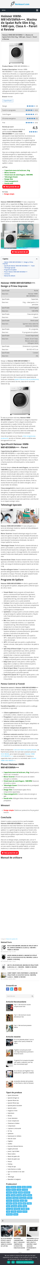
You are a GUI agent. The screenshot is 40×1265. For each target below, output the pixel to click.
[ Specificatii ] (7, 101)
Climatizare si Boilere (13, 1123)
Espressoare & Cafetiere (14, 1136)
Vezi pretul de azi (12, 187)
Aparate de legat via (13, 1098)
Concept (25, 1190)
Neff (24, 1203)
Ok (8, 1262)
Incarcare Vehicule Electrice (15, 1146)
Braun (13, 1190)
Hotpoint (15, 1198)
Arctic (19, 1187)
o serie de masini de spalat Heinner (25, 750)
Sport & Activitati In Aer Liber (16, 1171)
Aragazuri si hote (12, 1110)
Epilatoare (10, 1133)
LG (26, 1200)
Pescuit (10, 1161)
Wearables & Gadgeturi (14, 1179)
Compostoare (11, 1126)
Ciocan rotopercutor (13, 1121)
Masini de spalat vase (14, 1159)
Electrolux (27, 1192)
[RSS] (19, 989)
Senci (19, 1206)
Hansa (29, 1195)
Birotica (10, 1115)
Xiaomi (16, 1214)
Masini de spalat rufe (11, 939)
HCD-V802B (5, 754)
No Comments (4, 951)
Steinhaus (17, 1209)
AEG (8, 1187)
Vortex (25, 1211)
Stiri (9, 1174)
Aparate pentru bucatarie (15, 1105)
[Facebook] (7, 989)
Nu (13, 1262)
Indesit (30, 1198)
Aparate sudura (12, 1108)
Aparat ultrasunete (13, 1095)
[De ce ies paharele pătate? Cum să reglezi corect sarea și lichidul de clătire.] (7, 1231)
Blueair (29, 1187)
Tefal (22, 1209)
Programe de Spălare (10, 269)
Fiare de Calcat (12, 1138)
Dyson (15, 1192)
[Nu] (38, 1259)
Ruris (8, 1206)
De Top (10, 1131)
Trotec (19, 1211)
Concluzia (7, 274)
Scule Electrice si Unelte (14, 1169)
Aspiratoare (11, 1113)
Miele (19, 1203)
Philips (29, 1203)
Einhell (20, 1192)
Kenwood (16, 1200)
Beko (23, 1187)
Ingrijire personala (13, 1149)
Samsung (14, 1206)
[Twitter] (11, 989)
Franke (13, 1195)
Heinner (9, 1198)
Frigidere (10, 1141)
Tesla (8, 1211)
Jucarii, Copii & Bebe (13, 1151)
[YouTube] (15, 989)
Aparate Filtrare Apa (13, 1103)
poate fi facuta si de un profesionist (27, 379)
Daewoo (9, 1192)
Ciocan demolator (13, 1118)
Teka (27, 1209)
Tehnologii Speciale (9, 268)
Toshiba (13, 1211)
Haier (24, 1195)
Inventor (9, 1200)
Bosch (8, 1190)
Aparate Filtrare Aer (13, 1100)
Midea (15, 1203)
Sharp (24, 1206)
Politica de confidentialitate (25, 1262)
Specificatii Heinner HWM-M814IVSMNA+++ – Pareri (19, 266)
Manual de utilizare (9, 276)
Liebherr (9, 1203)
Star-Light (9, 1209)
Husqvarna (23, 1198)
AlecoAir (13, 1187)
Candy (19, 1190)
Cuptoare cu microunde (14, 1128)
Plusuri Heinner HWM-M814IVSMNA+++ (15, 272)
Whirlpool (9, 1214)
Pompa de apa (12, 1166)
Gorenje (19, 1195)
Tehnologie (11, 1177)
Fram (8, 1195)
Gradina (10, 1143)
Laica (22, 1200)
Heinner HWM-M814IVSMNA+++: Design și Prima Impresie (18, 262)
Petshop (10, 1164)
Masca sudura (11, 1154)
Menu (3, 10)
